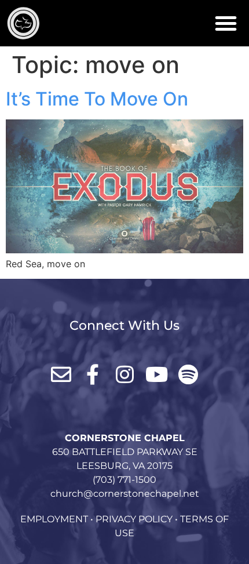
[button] (225, 23)
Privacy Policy (134, 519)
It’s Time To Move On (97, 99)
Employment (54, 519)
